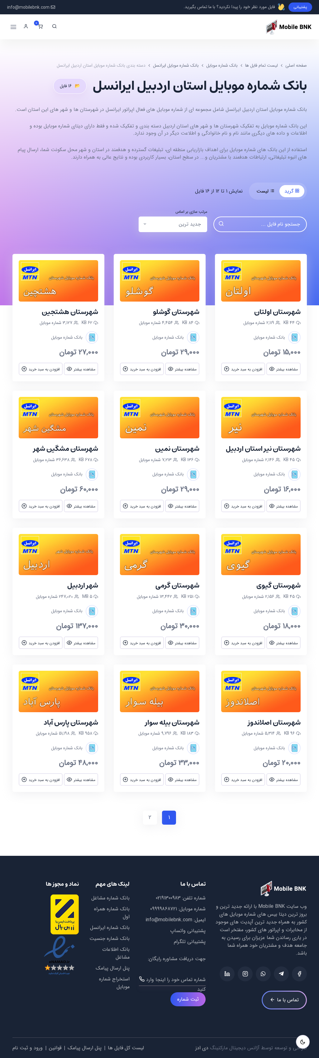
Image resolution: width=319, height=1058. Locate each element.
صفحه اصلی (296, 65)
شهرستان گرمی (177, 585)
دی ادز (201, 1048)
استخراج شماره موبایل (114, 983)
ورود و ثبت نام (27, 1048)
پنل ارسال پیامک (113, 968)
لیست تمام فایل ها (261, 65)
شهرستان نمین (177, 449)
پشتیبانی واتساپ (188, 931)
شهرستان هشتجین (70, 312)
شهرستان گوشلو (176, 312)
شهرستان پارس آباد (71, 723)
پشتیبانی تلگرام (190, 942)
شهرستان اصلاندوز (274, 723)
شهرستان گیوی (278, 585)
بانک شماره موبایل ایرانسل (176, 65)
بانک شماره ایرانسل (110, 928)
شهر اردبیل (82, 585)
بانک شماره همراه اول (111, 913)
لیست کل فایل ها (126, 1048)
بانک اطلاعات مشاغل (115, 953)
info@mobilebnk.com (28, 7)
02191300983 (168, 898)
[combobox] (173, 224)
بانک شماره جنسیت (109, 938)
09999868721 (163, 909)
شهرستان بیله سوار (172, 723)
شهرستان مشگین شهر (65, 449)
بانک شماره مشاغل (110, 898)
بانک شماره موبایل (222, 65)
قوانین (55, 1048)
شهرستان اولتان (277, 312)
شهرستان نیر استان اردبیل (263, 449)
